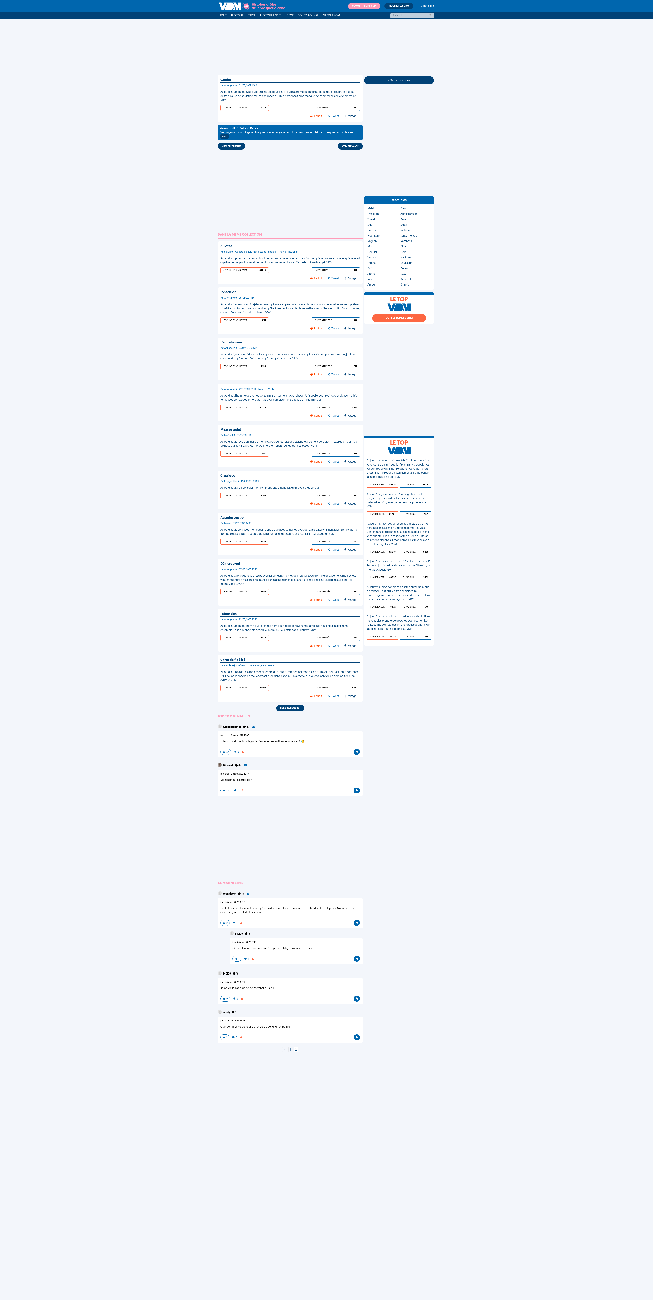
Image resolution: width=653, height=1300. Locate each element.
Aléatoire (237, 15)
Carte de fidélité (232, 660)
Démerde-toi (230, 564)
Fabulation (228, 614)
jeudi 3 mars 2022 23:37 (232, 1021)
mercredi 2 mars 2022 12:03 (234, 735)
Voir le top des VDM (399, 318)
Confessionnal (308, 15)
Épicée (252, 15)
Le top (289, 15)
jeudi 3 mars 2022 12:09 (232, 982)
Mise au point (230, 430)
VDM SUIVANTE (350, 146)
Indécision (228, 292)
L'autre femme (231, 342)
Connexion (427, 6)
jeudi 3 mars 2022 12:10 (244, 942)
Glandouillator (232, 727)
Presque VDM (331, 15)
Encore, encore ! (290, 708)
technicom (230, 894)
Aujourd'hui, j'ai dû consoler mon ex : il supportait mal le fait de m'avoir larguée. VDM (270, 488)
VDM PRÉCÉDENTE (231, 146)
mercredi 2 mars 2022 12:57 (234, 774)
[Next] (284, 1050)
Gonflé (225, 80)
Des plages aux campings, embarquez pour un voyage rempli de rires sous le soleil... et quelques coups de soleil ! (287, 132)
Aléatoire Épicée (270, 15)
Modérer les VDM (399, 6)
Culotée (226, 246)
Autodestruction (232, 518)
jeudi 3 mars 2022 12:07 (232, 902)
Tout (223, 15)
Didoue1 (228, 765)
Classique (227, 476)
